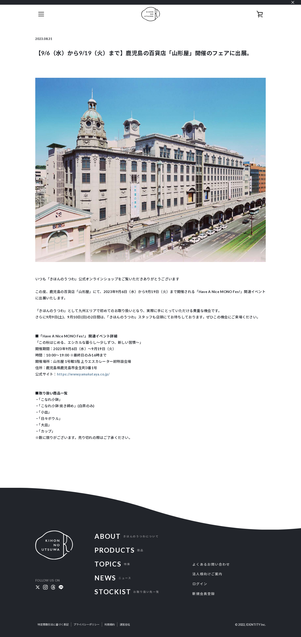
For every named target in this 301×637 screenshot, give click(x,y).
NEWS (113, 578)
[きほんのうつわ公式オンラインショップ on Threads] (53, 586)
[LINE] (61, 586)
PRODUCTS (119, 550)
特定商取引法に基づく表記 (53, 624)
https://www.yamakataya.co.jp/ (83, 374)
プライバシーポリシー (86, 624)
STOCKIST (127, 592)
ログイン (199, 584)
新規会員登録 (203, 594)
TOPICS (112, 564)
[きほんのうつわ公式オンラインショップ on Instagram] (45, 586)
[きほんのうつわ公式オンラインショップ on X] (37, 586)
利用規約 (109, 624)
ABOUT (127, 536)
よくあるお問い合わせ (211, 564)
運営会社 (125, 624)
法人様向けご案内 (207, 574)
